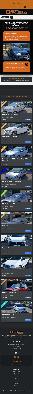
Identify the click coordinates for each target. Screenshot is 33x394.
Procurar (27, 80)
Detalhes (27, 119)
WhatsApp (16, 385)
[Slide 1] (26, 58)
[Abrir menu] (11, 17)
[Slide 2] (27, 58)
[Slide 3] (28, 58)
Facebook (16, 383)
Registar (20, 7)
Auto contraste (11, 7)
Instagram (16, 381)
